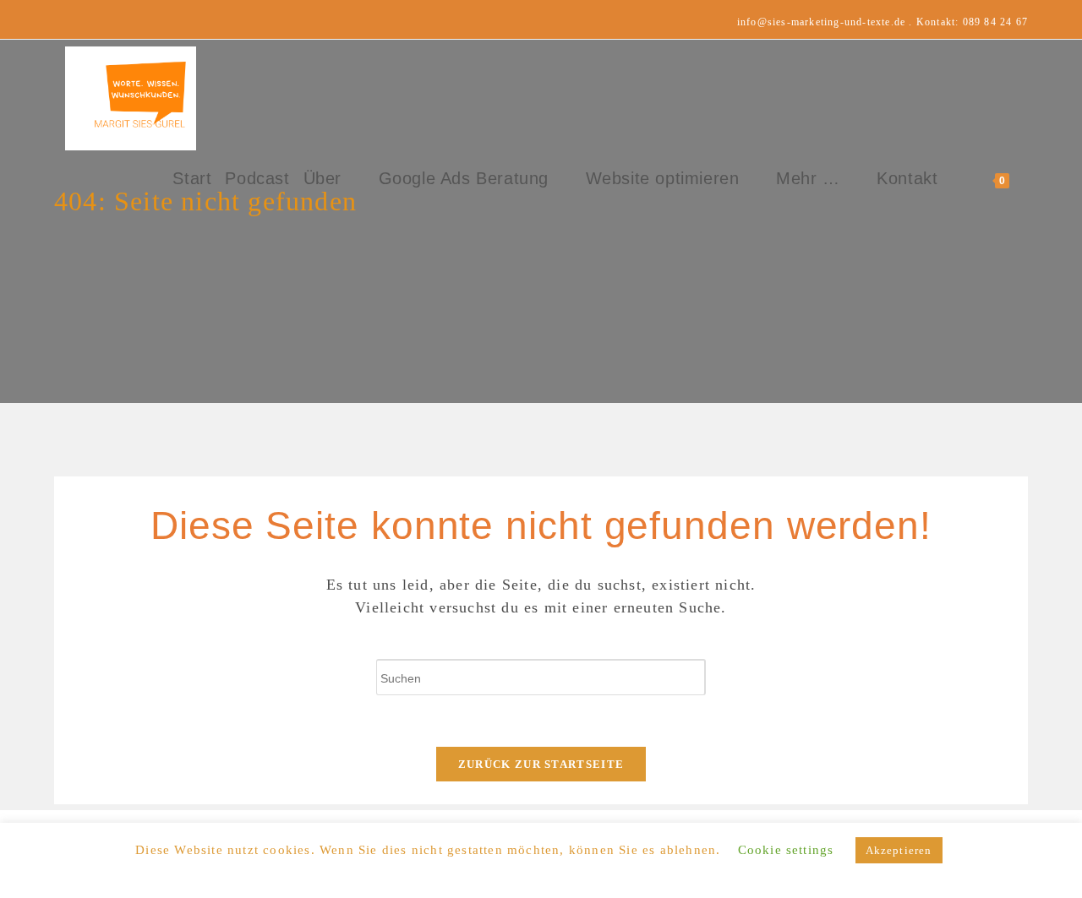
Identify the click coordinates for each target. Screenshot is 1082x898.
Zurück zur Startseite (541, 764)
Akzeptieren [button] (899, 850)
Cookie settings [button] (786, 850)
